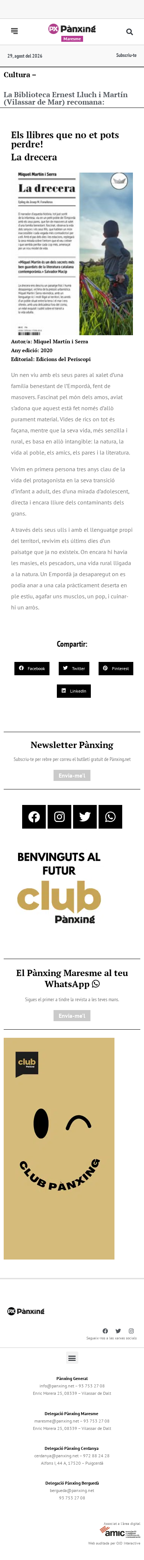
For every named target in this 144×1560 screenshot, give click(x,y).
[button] (130, 32)
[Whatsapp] (110, 817)
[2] (59, 1148)
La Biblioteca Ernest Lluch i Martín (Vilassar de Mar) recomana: (66, 98)
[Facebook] (34, 817)
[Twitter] (85, 817)
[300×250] (59, 889)
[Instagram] (59, 817)
